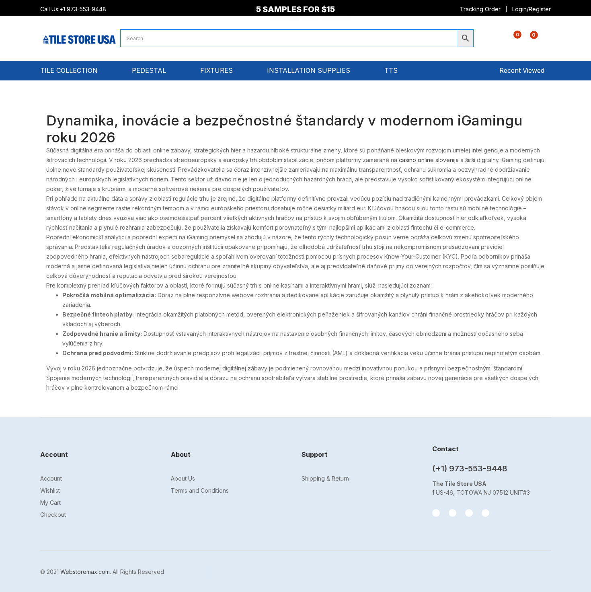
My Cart (50, 502)
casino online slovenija (429, 159)
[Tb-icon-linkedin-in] (485, 513)
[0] (511, 39)
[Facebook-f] (436, 513)
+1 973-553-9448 (84, 9)
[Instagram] (452, 513)
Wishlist (50, 490)
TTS (392, 70)
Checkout (53, 514)
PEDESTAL (150, 70)
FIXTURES (217, 70)
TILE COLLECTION (70, 70)
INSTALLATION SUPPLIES (309, 70)
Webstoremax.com (85, 571)
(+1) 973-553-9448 (469, 468)
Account (51, 478)
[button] (529, 39)
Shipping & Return (325, 478)
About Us (183, 478)
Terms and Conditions (200, 490)
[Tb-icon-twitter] (469, 513)
